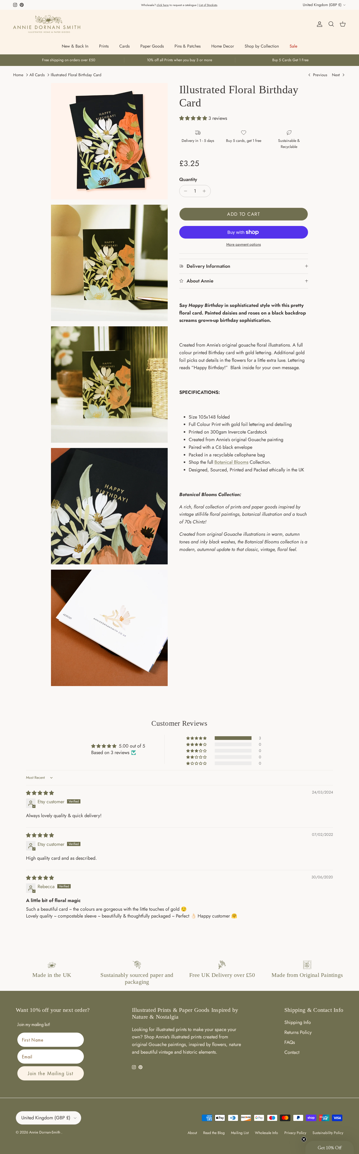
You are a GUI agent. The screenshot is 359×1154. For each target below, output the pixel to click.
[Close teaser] (303, 1139)
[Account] (318, 24)
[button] (193, 118)
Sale (293, 46)
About (192, 1132)
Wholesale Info (266, 1132)
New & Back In (75, 46)
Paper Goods (152, 46)
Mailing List (240, 1132)
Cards (124, 46)
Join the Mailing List (50, 1073)
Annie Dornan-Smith (45, 1132)
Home (18, 75)
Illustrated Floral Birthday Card (76, 75)
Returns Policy (298, 1032)
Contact (291, 1052)
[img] (40, 793)
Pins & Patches (188, 46)
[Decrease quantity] (184, 191)
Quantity (188, 179)
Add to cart (243, 214)
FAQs (289, 1042)
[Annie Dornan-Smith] (46, 24)
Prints (104, 46)
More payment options (243, 244)
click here (163, 5)
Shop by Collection (262, 46)
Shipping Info (297, 1022)
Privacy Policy (295, 1132)
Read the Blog (214, 1132)
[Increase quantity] (206, 191)
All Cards (37, 75)
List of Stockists (208, 5)
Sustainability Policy (327, 1132)
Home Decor (222, 46)
